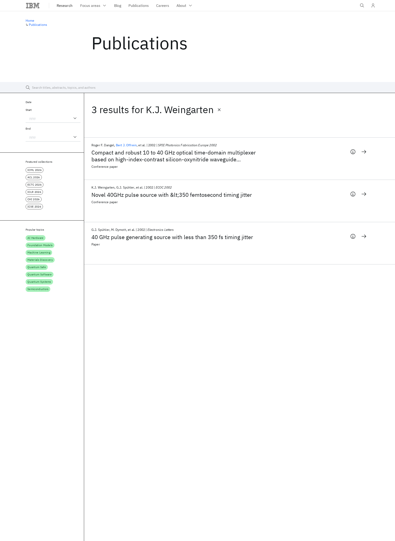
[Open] (75, 118)
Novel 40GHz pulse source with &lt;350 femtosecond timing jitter (171, 194)
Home (30, 21)
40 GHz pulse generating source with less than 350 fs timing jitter (172, 237)
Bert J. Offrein (126, 145)
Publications (38, 25)
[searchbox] (197, 87)
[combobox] (53, 118)
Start (29, 110)
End (28, 128)
